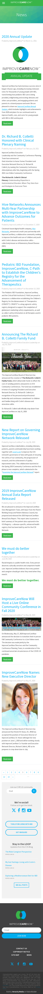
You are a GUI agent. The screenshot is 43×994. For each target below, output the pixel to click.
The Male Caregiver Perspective (18, 851)
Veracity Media (18, 992)
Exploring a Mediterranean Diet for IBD (21, 875)
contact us (6, 985)
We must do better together (15, 550)
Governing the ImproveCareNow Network (18, 472)
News (29, 955)
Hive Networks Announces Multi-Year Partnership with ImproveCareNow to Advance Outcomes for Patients (21, 212)
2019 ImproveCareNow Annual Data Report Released (19, 494)
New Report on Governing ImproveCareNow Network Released (21, 434)
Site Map (15, 955)
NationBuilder (32, 992)
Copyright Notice (21, 951)
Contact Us (21, 948)
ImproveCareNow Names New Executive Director (21, 674)
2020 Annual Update (17, 36)
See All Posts (21, 885)
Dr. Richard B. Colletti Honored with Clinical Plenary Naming (18, 140)
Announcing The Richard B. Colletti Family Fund (20, 336)
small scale (17, 452)
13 (9, 777)
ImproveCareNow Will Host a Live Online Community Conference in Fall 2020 (21, 604)
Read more (7, 123)
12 (4, 777)
